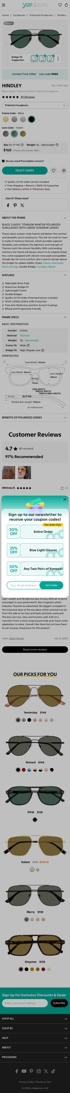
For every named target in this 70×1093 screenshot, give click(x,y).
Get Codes (51, 585)
